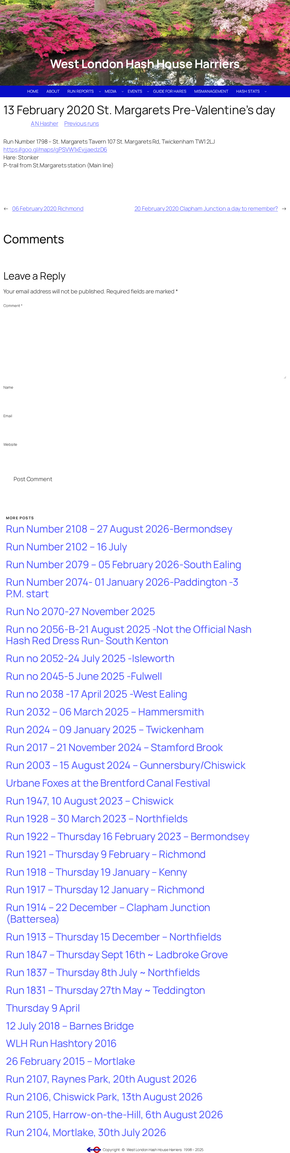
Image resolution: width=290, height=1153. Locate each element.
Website (10, 444)
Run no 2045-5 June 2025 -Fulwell (84, 676)
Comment (13, 305)
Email (7, 415)
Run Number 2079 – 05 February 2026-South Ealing (123, 564)
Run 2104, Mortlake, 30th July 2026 (86, 1132)
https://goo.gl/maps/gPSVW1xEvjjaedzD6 (55, 149)
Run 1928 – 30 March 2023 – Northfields (96, 819)
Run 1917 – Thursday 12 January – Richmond (105, 889)
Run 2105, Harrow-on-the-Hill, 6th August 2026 (114, 1114)
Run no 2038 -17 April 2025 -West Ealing (96, 694)
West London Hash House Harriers (145, 63)
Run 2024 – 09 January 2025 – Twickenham (105, 730)
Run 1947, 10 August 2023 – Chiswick (90, 801)
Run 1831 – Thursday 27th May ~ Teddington (105, 990)
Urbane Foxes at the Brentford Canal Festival (108, 783)
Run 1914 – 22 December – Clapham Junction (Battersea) (108, 913)
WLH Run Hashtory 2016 (61, 1043)
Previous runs (81, 123)
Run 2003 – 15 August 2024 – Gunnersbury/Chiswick (125, 765)
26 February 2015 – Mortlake (70, 1061)
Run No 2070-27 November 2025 (80, 611)
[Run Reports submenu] (100, 91)
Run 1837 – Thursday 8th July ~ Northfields (103, 972)
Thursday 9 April (43, 1008)
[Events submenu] (148, 91)
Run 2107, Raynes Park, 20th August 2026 (101, 1079)
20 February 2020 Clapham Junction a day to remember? (206, 208)
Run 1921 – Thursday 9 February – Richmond (106, 854)
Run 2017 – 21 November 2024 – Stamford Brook (114, 747)
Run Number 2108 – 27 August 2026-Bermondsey (119, 529)
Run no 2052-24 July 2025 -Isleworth (90, 658)
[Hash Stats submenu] (266, 91)
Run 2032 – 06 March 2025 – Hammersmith (105, 712)
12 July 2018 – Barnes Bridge (70, 1026)
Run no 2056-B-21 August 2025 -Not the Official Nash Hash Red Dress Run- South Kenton (128, 635)
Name (8, 387)
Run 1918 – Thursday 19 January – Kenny (96, 872)
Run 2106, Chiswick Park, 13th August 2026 (104, 1097)
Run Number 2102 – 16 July (66, 547)
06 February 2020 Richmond (48, 208)
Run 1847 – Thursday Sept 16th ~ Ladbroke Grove (117, 955)
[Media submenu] (122, 91)
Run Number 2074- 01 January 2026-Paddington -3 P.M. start (122, 587)
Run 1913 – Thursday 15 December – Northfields (113, 937)
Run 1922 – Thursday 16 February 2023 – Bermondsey (127, 836)
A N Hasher (44, 123)
